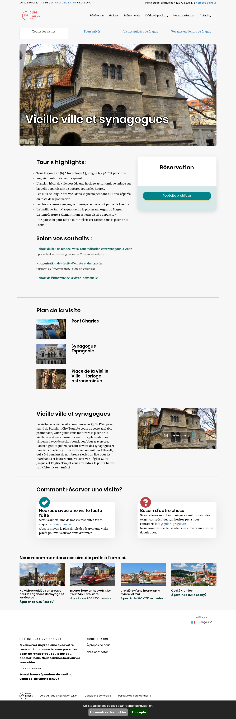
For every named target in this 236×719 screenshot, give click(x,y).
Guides (114, 15)
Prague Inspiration (66, 2)
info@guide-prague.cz (171, 524)
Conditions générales (98, 695)
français (203, 622)
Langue (201, 616)
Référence (97, 15)
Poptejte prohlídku (177, 195)
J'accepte (138, 712)
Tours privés (92, 31)
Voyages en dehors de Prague (191, 31)
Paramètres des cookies (108, 712)
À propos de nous (206, 2)
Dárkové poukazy (156, 15)
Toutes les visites (44, 31)
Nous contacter (184, 15)
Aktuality (205, 15)
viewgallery (180, 435)
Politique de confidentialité (134, 695)
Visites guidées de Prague (141, 31)
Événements (132, 15)
